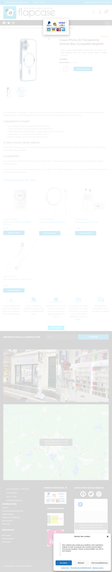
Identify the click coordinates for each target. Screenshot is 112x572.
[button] (108, 536)
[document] (56, 286)
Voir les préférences (99, 563)
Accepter (63, 563)
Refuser (81, 563)
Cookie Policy (65, 568)
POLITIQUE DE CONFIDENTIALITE (81, 568)
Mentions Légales (98, 568)
